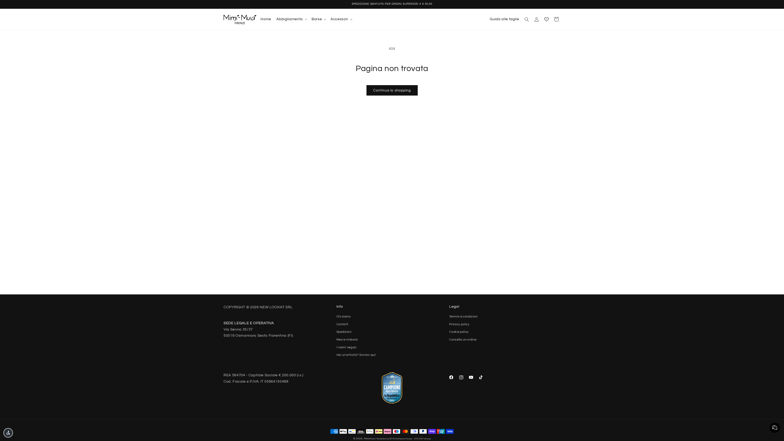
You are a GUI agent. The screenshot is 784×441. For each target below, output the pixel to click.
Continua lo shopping (392, 90)
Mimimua (369, 438)
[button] (291, 19)
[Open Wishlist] (546, 19)
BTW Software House (401, 439)
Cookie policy (459, 331)
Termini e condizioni (463, 316)
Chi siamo (343, 316)
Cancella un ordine (462, 339)
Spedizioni (344, 331)
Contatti (342, 324)
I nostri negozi (346, 347)
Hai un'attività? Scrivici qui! (356, 354)
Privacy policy (459, 324)
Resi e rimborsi (347, 339)
